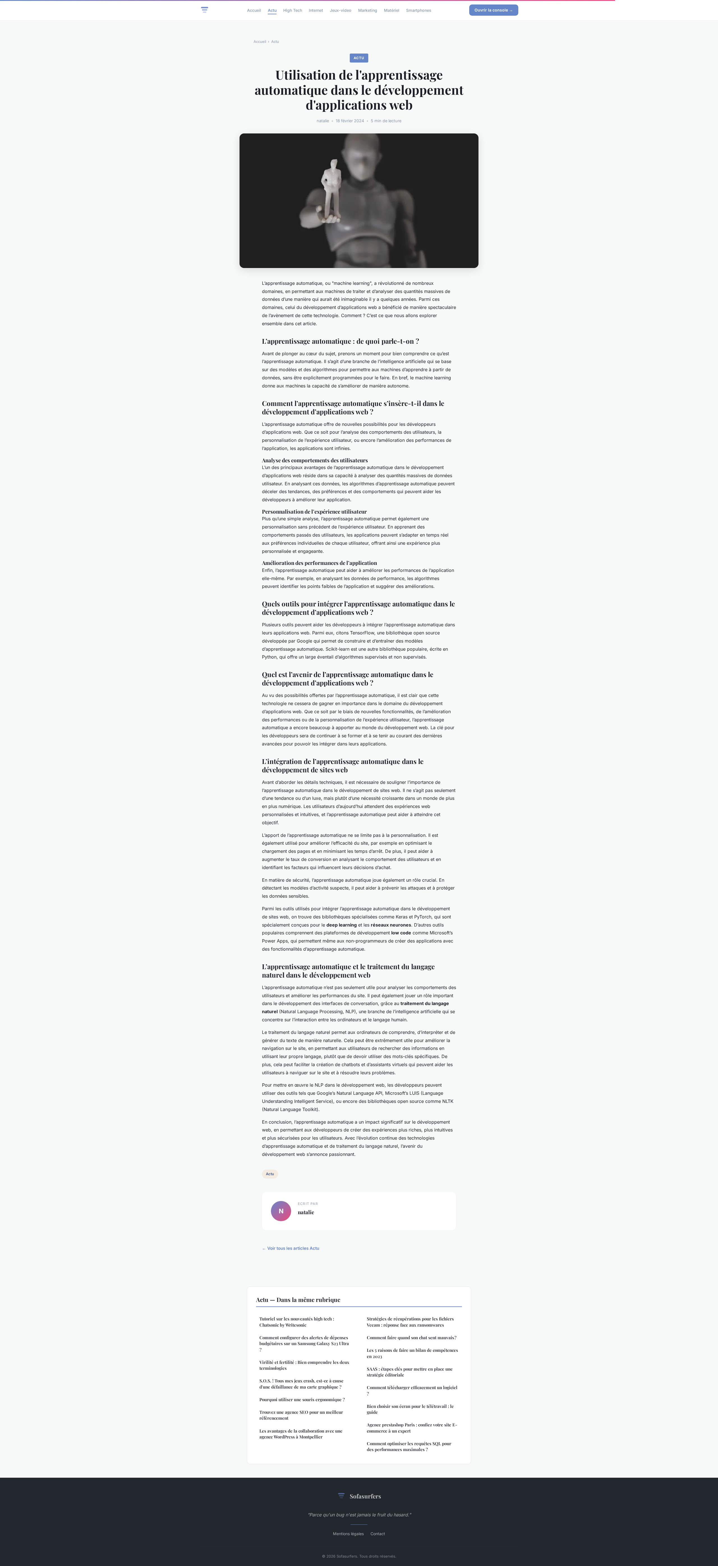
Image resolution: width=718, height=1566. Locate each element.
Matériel (391, 10)
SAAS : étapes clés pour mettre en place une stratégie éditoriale (410, 1372)
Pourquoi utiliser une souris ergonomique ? (302, 1399)
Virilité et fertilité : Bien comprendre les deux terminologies (304, 1365)
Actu (272, 10)
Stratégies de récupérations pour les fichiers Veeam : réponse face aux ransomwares (410, 1321)
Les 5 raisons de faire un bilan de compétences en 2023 (412, 1353)
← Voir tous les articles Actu (290, 1248)
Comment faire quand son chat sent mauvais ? (411, 1337)
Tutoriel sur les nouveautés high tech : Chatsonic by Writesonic (296, 1321)
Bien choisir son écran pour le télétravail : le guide (410, 1409)
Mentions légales (348, 1533)
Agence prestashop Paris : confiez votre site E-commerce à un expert (412, 1427)
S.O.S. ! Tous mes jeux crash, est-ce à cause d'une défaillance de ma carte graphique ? (301, 1383)
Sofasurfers (365, 1496)
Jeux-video (340, 10)
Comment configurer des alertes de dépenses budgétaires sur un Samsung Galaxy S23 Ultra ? (304, 1343)
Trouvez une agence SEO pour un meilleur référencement (301, 1415)
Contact (377, 1533)
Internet (316, 10)
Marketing (367, 10)
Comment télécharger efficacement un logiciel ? (412, 1390)
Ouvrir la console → (494, 10)
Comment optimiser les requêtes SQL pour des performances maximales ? (409, 1446)
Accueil (254, 10)
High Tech (292, 10)
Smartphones (418, 10)
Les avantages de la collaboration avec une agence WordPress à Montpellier (300, 1434)
